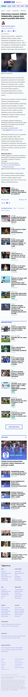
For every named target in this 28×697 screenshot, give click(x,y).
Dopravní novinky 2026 (19, 611)
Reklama (3, 667)
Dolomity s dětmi (4, 616)
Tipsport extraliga (4, 593)
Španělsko (13, 325)
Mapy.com (3, 624)
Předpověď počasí (9, 624)
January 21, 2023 (17, 130)
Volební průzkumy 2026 (6, 573)
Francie (13, 356)
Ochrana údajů (18, 660)
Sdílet (10, 31)
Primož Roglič (17, 578)
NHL (2, 598)
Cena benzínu (4, 626)
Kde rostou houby (17, 624)
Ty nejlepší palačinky (19, 589)
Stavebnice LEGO (11, 647)
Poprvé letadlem (4, 609)
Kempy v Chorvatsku (5, 607)
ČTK (22, 676)
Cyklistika (13, 215)
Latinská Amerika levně (6, 614)
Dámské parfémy (19, 647)
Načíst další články (14, 427)
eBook (4, 31)
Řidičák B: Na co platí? (19, 612)
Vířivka (18, 637)
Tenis (18, 6)
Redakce (3, 659)
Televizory (14, 649)
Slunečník (19, 635)
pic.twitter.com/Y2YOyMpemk (10, 165)
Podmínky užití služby (19, 659)
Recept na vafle (18, 596)
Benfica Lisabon (5, 210)
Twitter (2, 665)
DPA (24, 676)
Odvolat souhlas (18, 665)
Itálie (12, 370)
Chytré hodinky (19, 649)
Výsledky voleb (4, 574)
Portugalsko (21, 208)
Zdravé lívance (18, 593)
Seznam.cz (19, 2)
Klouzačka (23, 635)
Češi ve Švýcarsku (4, 612)
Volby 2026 (3, 571)
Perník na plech (18, 598)
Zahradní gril (14, 637)
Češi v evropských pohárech (13, 626)
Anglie (12, 227)
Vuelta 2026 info (18, 571)
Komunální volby (4, 580)
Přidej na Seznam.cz (5, 669)
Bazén (2, 635)
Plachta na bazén (7, 635)
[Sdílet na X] (9, 203)
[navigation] (2, 2)
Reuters (2, 678)
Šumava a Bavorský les (5, 611)
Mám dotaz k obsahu (19, 662)
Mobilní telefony (4, 647)
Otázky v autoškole (18, 614)
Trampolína (14, 635)
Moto (22, 6)
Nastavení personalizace (19, 667)
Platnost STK (17, 616)
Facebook (3, 662)
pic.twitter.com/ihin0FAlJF (9, 128)
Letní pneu (3, 649)
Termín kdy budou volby (6, 576)
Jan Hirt (16, 574)
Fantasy (4, 6)
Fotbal (9, 6)
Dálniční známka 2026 (19, 609)
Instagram (3, 664)
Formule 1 (3, 596)
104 (15, 31)
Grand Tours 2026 (18, 580)
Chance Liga (14, 291)
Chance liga (3, 589)
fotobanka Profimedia (9, 678)
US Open (13, 238)
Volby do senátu (4, 578)
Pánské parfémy (4, 651)
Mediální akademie (18, 664)
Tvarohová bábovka (19, 594)
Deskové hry (8, 649)
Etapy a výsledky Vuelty (19, 573)
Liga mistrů (13, 252)
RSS (2, 660)
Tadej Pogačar (17, 576)
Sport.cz (13, 26)
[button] (14, 62)
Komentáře (4, 437)
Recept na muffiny (18, 591)
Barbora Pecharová (6, 26)
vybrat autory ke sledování (7, 28)
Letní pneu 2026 (18, 607)
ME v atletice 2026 (5, 594)
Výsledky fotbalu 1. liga (5, 591)
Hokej (13, 6)
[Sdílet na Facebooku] (7, 203)
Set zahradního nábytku (6, 637)
